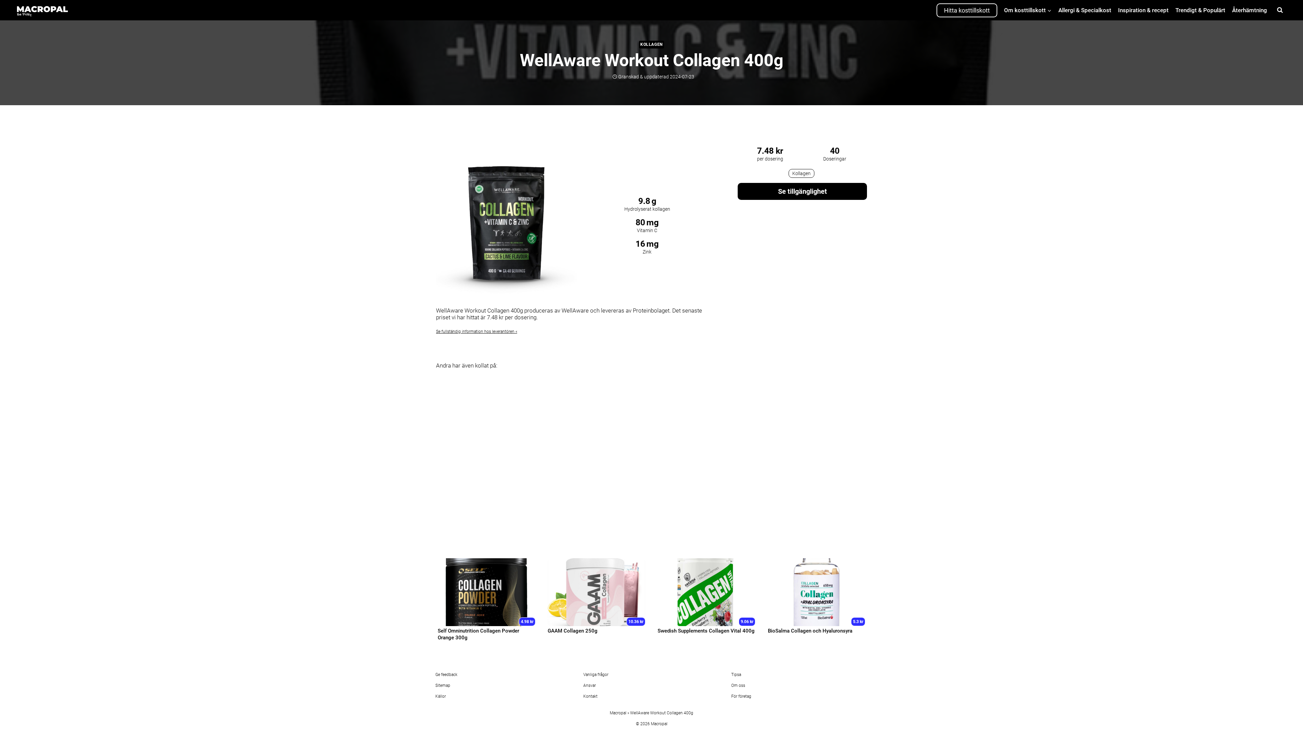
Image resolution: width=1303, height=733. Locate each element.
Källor (440, 696)
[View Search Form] (1280, 10)
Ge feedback (446, 674)
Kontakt (590, 696)
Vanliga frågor (595, 674)
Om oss (738, 685)
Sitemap (442, 685)
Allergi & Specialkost (1084, 10)
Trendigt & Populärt (1200, 10)
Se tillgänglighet (802, 191)
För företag (741, 696)
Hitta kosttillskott (967, 10)
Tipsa (736, 674)
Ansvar (589, 685)
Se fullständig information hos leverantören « (476, 331)
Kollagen (651, 44)
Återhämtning (1249, 10)
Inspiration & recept (1143, 10)
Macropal (618, 713)
